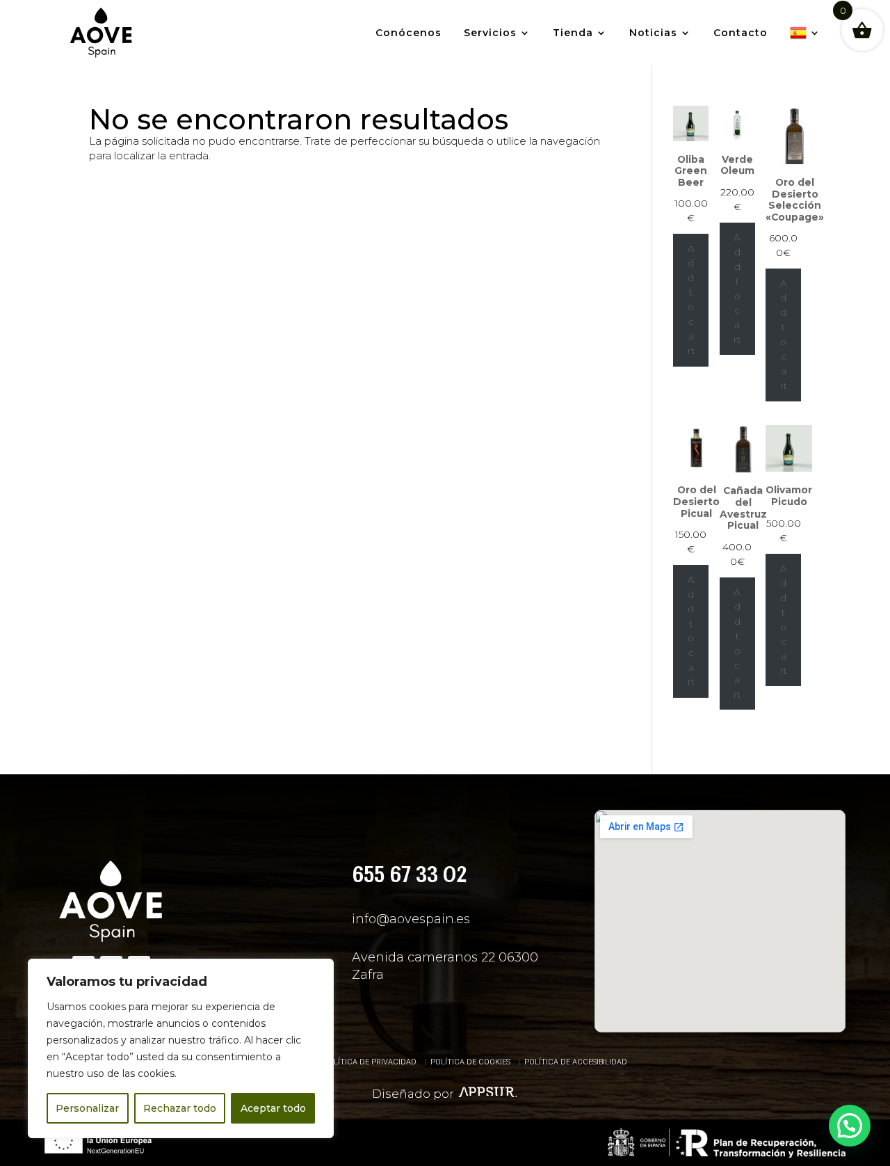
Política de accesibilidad (575, 1062)
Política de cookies (470, 1062)
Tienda (573, 32)
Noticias (653, 32)
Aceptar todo (273, 1108)
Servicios (490, 32)
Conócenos (408, 32)
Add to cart (691, 299)
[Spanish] (805, 32)
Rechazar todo (179, 1108)
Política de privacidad (369, 1062)
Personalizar (87, 1108)
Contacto (740, 32)
